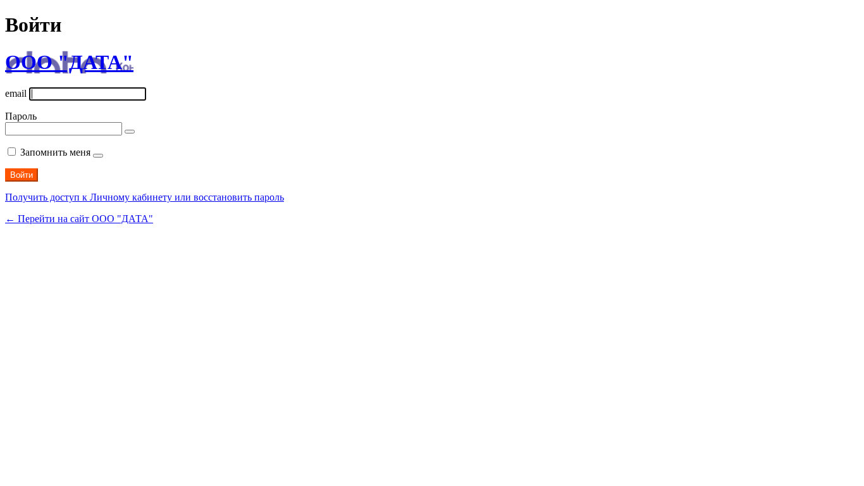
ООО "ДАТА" (69, 62)
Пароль (21, 116)
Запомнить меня (55, 152)
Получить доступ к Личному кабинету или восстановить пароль (144, 197)
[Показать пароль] (130, 132)
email (16, 93)
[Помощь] (98, 156)
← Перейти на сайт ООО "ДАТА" (79, 218)
